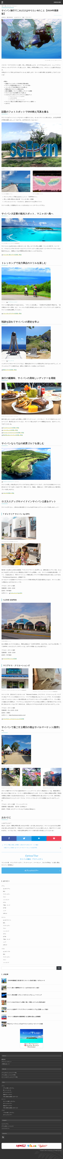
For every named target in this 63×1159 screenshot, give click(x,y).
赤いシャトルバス (7, 1090)
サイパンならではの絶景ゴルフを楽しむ (15, 92)
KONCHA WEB (57, 2)
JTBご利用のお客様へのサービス (10, 1096)
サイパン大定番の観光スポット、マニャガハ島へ (18, 85)
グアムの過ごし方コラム (8, 1088)
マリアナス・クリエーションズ (16, 99)
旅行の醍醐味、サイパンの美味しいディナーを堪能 (18, 91)
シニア (4, 910)
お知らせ (5, 913)
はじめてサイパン (17, 17)
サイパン (14, 6)
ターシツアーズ (11, 360)
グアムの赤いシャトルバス (8, 1126)
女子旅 (4, 907)
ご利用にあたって (6, 1063)
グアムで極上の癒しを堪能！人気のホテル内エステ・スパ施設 (21, 844)
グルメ (4, 896)
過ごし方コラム (8, 6)
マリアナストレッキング (12, 302)
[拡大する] (59, 125)
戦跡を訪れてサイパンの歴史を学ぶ (14, 89)
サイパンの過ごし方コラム (9, 1101)
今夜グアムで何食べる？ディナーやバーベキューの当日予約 (20, 847)
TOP (2, 6)
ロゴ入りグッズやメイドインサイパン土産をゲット (18, 94)
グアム (3, 885)
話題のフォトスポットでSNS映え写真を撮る (17, 83)
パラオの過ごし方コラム (8, 1112)
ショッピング (6, 899)
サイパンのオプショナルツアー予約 (10, 1077)
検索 (59, 968)
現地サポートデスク (7, 1094)
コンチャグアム (5, 1123)
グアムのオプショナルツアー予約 (9, 1072)
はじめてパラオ (6, 951)
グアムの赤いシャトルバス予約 (9, 1074)
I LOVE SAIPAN (13, 98)
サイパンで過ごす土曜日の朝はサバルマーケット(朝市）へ (20, 101)
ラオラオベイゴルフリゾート (8, 481)
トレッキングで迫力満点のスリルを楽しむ (16, 87)
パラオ (3, 948)
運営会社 (4, 1059)
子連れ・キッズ (6, 905)
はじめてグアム (6, 888)
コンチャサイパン (6, 1128)
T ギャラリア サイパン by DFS (16, 96)
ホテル (4, 902)
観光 (23, 17)
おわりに (7, 103)
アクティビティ (28, 17)
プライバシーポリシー (7, 1061)
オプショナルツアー (31, 870)
